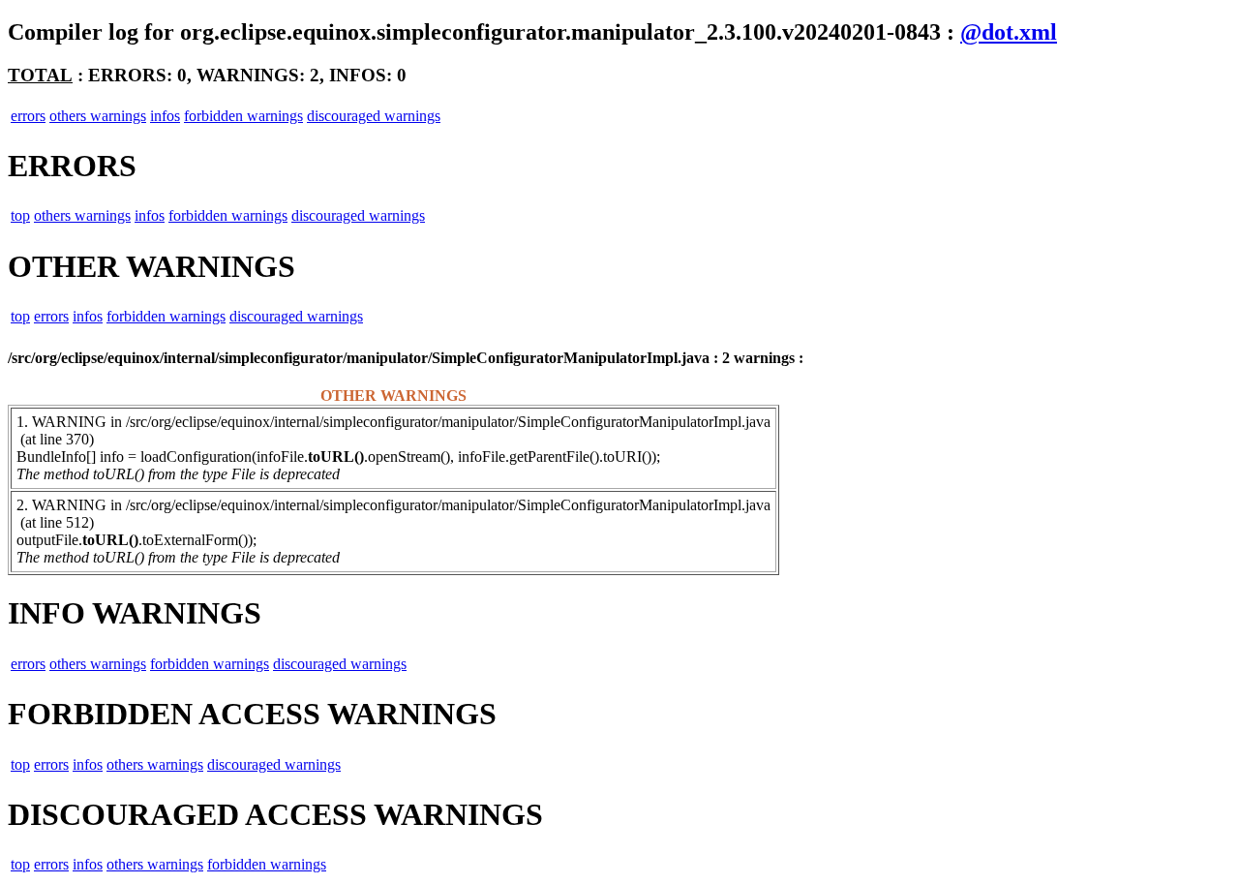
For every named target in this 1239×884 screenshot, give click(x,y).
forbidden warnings (243, 115)
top (20, 215)
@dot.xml (1008, 32)
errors (28, 115)
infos (165, 115)
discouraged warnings (373, 115)
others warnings (97, 115)
